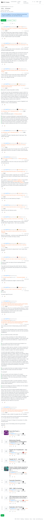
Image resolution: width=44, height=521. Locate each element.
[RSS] (14, 23)
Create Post (18, 2)
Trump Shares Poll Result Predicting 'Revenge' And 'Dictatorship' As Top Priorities (14, 45)
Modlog (22, 519)
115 (11, 446)
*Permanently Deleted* (21, 277)
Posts (14, 20)
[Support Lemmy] (33, 1)
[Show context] (2, 31)
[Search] (35, 1)
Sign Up (40, 2)
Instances (27, 519)
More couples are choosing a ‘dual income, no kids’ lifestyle (12, 218)
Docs (31, 519)
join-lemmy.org (39, 519)
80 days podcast (18, 113)
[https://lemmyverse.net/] (6, 498)
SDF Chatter (6, 2)
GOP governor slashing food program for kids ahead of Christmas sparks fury (13, 145)
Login (37, 1)
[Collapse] (2, 27)
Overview (3, 20)
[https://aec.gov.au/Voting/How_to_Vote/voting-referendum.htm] (6, 432)
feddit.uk (10, 179)
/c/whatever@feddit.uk (18, 181)
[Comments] (6, 442)
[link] (4, 31)
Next (2, 515)
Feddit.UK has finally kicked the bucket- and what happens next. (13, 171)
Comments (9, 20)
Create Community (25, 2)
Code (34, 519)
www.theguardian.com (13, 471)
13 (10, 492)
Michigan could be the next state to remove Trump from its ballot (13, 258)
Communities (14, 1)
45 (10, 503)
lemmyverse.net (12, 499)
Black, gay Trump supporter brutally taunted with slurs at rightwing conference (13, 232)
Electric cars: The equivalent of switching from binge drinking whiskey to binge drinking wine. (14, 29)
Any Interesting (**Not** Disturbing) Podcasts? (10, 111)
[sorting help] (12, 23)
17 (10, 511)
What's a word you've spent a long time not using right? (11, 289)
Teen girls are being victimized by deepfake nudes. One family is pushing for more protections (13, 86)
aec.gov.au (11, 432)
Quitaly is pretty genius (22, 158)
